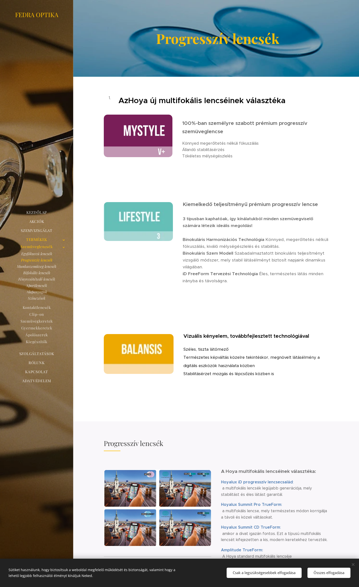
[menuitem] (36, 212)
